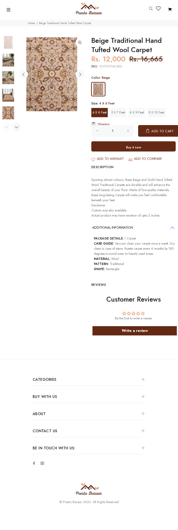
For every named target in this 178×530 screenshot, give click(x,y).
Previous (23, 74)
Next (80, 74)
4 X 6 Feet (99, 112)
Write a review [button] (135, 330)
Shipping (103, 124)
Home (31, 23)
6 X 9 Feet (137, 112)
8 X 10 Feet (156, 112)
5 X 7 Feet (118, 112)
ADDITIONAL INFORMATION (112, 227)
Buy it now (133, 147)
